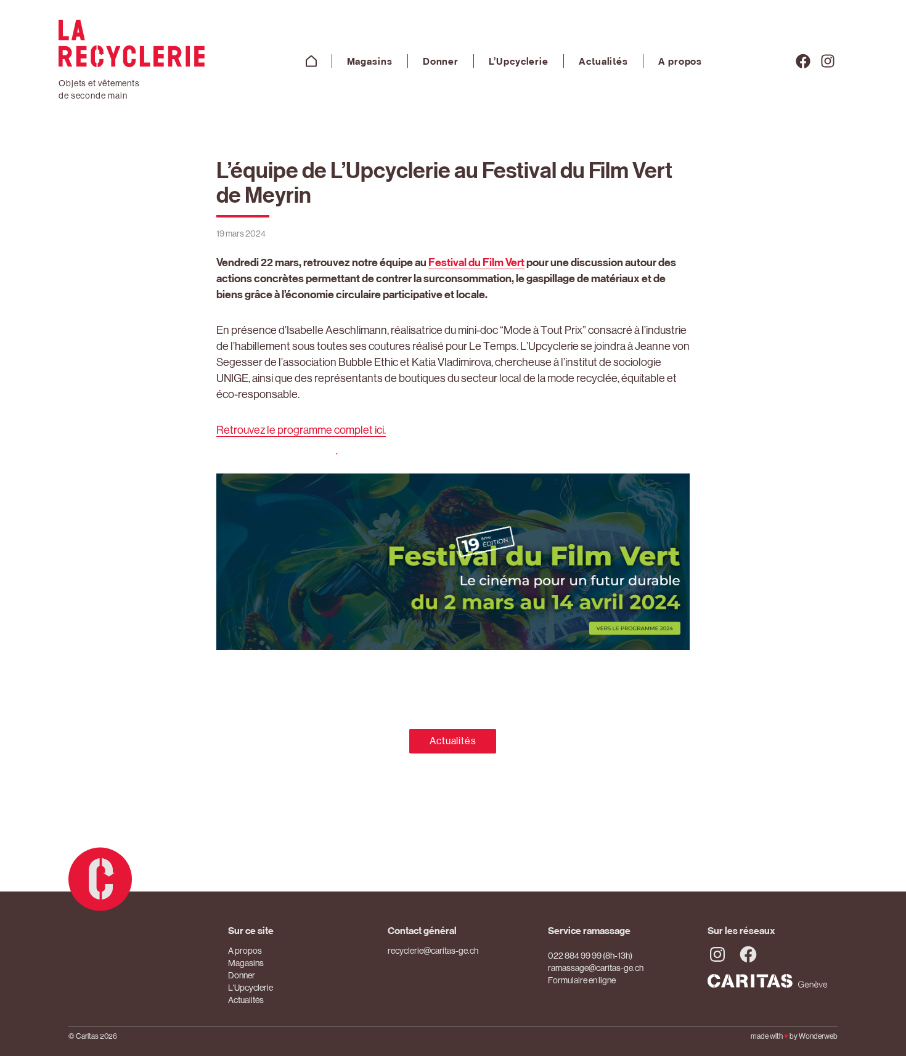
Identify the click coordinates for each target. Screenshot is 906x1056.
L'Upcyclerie (250, 988)
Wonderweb (818, 1036)
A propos (680, 61)
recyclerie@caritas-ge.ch (433, 951)
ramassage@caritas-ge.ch (595, 968)
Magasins (370, 61)
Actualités (603, 61)
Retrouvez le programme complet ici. (301, 430)
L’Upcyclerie (519, 61)
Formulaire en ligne (582, 980)
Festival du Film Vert (476, 262)
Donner (441, 61)
